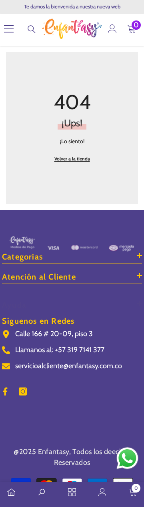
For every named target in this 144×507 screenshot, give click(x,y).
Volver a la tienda (72, 159)
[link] (41, 493)
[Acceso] (112, 28)
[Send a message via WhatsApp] (127, 458)
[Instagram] (22, 391)
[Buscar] (31, 29)
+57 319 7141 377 (79, 349)
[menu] (9, 29)
